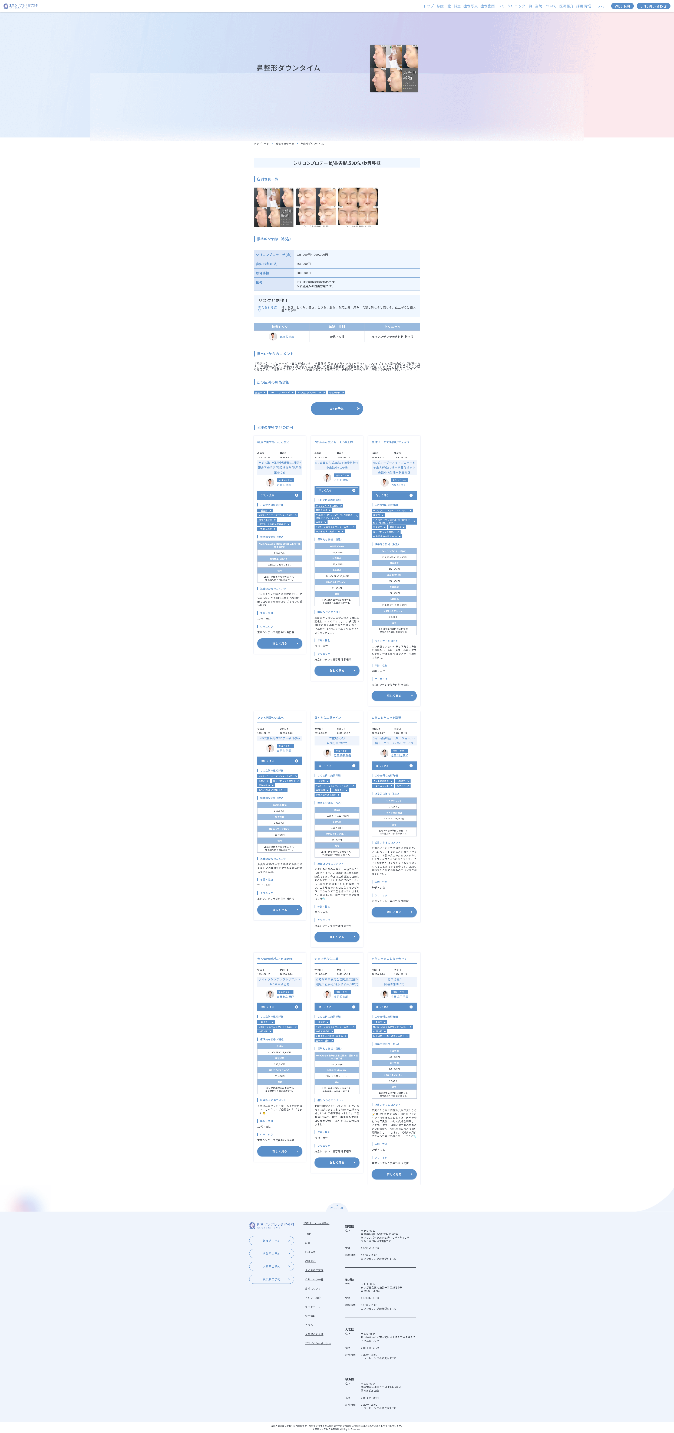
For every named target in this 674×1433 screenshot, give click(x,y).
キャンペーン (313, 1306)
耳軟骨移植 (334, 392)
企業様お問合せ (314, 1334)
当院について (546, 5)
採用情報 (583, 5)
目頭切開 (320, 790)
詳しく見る (279, 643)
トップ (428, 5)
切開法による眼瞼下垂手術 (272, 524)
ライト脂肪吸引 (381, 781)
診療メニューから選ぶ (316, 1223)
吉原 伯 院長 (287, 336)
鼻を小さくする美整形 (327, 505)
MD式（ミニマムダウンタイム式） (276, 514)
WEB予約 (622, 6)
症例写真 (470, 5)
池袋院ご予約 (271, 1253)
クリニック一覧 (520, 5)
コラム (598, 5)
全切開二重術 (265, 528)
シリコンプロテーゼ (280, 392)
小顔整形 (401, 781)
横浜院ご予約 (271, 1279)
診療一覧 (444, 5)
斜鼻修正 (377, 527)
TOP (308, 1233)
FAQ (500, 5)
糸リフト (401, 785)
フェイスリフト (381, 785)
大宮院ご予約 (271, 1266)
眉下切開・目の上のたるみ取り (389, 1035)
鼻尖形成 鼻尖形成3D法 (310, 392)
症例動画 (487, 5)
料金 (457, 5)
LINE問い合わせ (653, 6)
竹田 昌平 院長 (342, 755)
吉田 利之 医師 (399, 755)
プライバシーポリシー (318, 1343)
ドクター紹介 (313, 1297)
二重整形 (263, 510)
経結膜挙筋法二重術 (326, 794)
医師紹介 (566, 5)
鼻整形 (258, 392)
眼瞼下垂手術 (265, 519)
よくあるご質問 (314, 1270)
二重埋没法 (338, 790)
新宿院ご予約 (271, 1241)
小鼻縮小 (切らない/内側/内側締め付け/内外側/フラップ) (334, 516)
